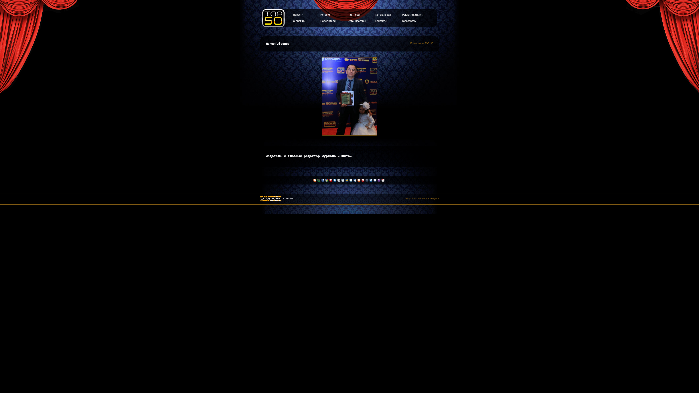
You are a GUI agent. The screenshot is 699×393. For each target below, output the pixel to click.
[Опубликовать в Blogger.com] (314, 180)
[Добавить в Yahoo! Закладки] (379, 180)
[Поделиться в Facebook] (322, 180)
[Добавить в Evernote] (318, 180)
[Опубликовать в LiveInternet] (338, 180)
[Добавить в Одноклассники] (359, 180)
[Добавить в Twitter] (371, 180)
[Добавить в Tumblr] (367, 180)
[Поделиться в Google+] (330, 180)
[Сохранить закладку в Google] (326, 180)
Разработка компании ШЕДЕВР (422, 198)
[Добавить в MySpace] (355, 180)
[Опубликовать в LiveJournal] (342, 180)
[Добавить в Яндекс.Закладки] (383, 180)
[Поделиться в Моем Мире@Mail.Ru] (346, 180)
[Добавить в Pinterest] (363, 180)
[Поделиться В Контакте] (375, 180)
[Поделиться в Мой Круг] (351, 180)
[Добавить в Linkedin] (334, 180)
